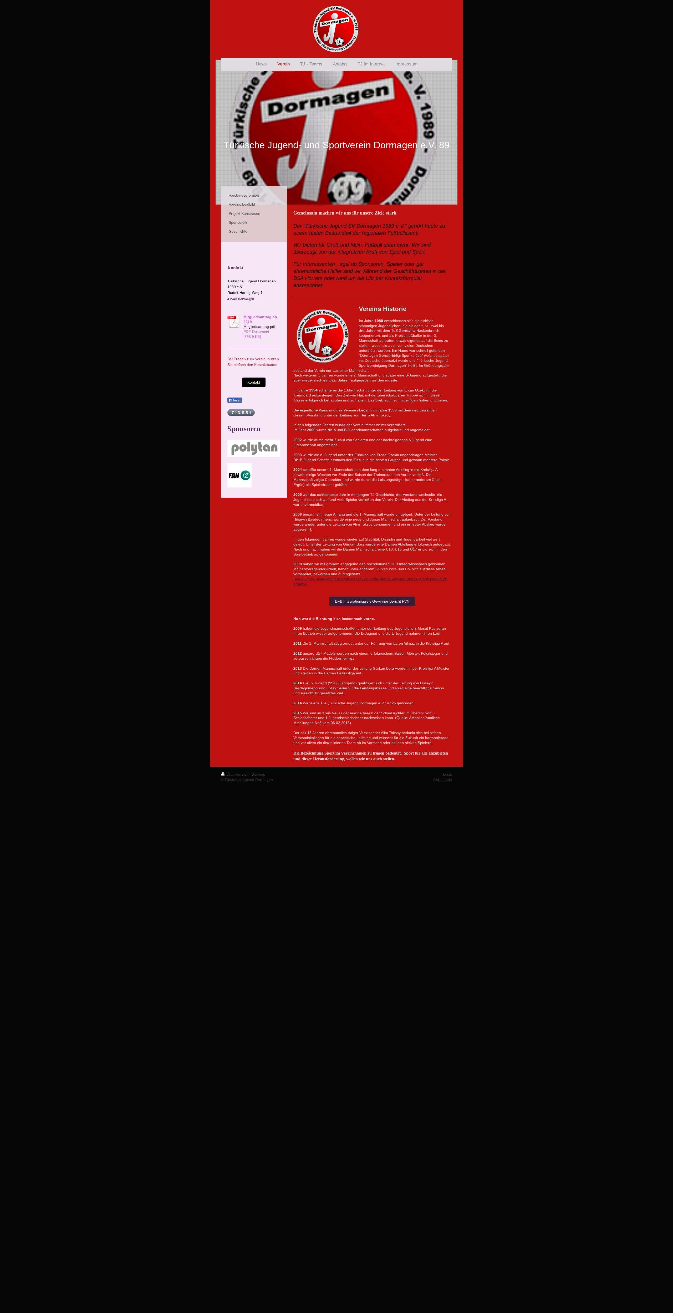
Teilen (236, 400)
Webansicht (442, 779)
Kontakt (253, 382)
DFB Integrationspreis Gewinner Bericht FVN (372, 601)
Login (447, 774)
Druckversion (237, 774)
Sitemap (258, 774)
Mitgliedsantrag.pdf (259, 326)
